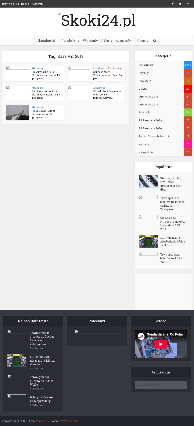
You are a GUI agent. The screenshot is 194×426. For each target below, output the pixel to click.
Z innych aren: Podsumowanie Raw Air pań (107, 75)
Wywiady (90, 41)
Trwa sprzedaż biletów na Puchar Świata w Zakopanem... (172, 203)
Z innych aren (115, 68)
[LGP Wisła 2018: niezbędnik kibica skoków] (149, 241)
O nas (141, 41)
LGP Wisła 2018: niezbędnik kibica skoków (172, 241)
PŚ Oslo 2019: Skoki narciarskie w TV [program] (43, 114)
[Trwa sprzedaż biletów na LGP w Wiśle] (149, 258)
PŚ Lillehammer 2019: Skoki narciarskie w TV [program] (46, 94)
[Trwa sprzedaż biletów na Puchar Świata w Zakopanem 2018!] (149, 201)
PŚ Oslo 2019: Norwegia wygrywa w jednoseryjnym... (107, 94)
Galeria (106, 41)
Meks (45, 421)
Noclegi (25, 3)
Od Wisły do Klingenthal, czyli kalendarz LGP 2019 (172, 223)
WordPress (70, 421)
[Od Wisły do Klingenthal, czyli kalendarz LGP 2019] (149, 221)
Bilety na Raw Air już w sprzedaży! (41, 399)
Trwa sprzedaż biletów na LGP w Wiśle (171, 258)
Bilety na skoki (10, 3)
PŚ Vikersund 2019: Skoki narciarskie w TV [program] (46, 75)
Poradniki (69, 41)
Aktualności (45, 41)
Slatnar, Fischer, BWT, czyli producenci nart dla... (171, 183)
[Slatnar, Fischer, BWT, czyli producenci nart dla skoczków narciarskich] (149, 181)
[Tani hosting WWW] (97, 335)
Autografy (37, 3)
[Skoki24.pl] (97, 18)
